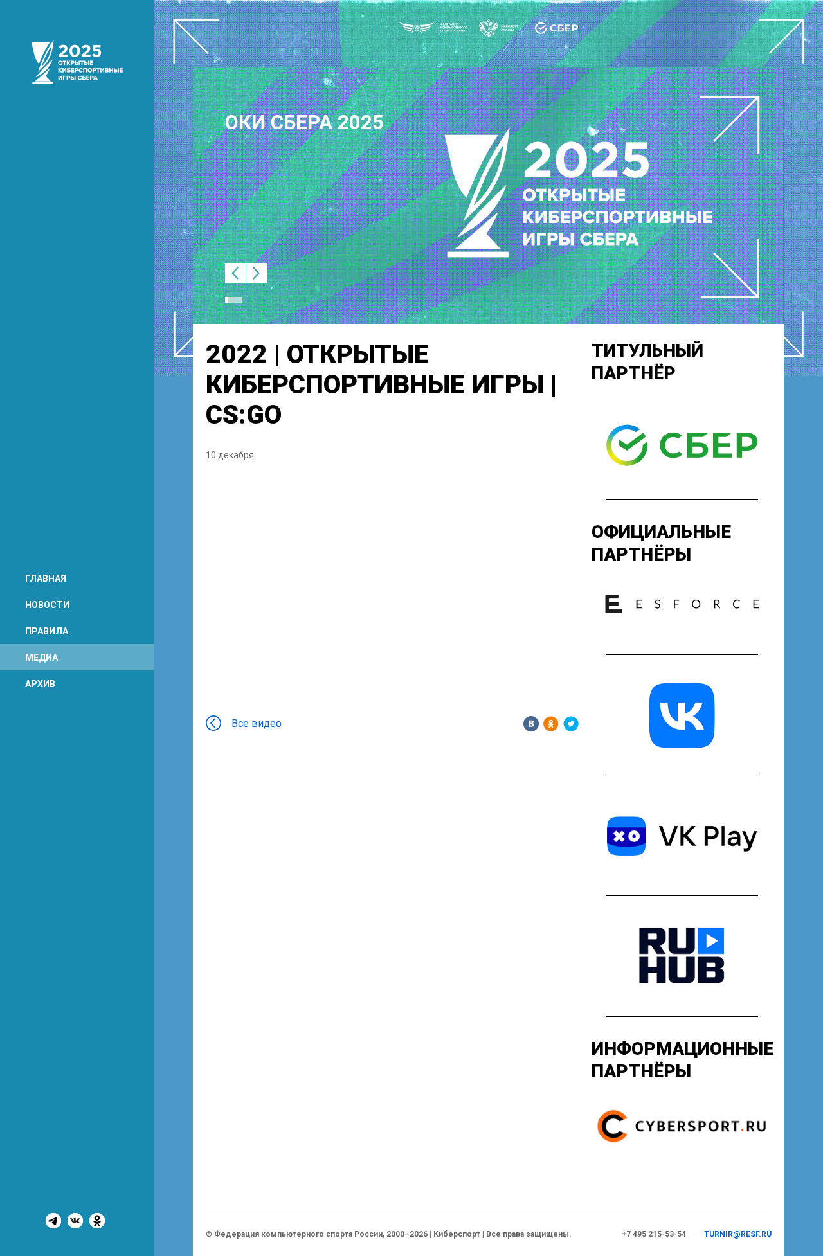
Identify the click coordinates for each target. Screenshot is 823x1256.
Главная (45, 578)
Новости (47, 605)
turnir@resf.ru (738, 1234)
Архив (40, 684)
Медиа (41, 657)
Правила (46, 631)
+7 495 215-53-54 (654, 1234)
